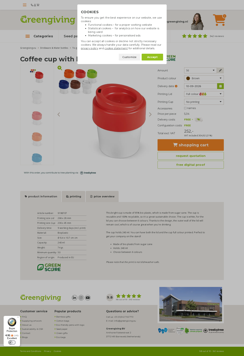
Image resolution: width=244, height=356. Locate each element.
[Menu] (18, 318)
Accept (152, 57)
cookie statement (116, 48)
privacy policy (89, 48)
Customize (129, 57)
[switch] (12, 342)
